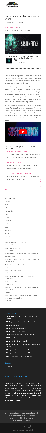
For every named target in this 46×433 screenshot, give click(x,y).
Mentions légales (26, 418)
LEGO (6, 227)
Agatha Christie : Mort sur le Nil (20, 350)
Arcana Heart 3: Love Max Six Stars (21, 356)
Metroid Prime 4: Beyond (18, 341)
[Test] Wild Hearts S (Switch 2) (14, 265)
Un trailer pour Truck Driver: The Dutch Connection (21, 254)
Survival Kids (14, 325)
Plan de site (17, 420)
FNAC (6, 205)
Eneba (7, 233)
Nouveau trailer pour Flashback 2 (18, 152)
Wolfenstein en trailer (14, 163)
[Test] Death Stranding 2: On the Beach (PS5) (19, 276)
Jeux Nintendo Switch (30, 413)
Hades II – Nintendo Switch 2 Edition (22, 335)
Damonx (9, 366)
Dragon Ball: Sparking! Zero (19, 331)
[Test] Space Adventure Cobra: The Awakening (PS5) (22, 259)
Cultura (7, 214)
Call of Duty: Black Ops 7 (18, 328)
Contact (28, 420)
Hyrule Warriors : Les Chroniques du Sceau (24, 322)
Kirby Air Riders (15, 338)
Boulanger (8, 224)
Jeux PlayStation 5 (12, 413)
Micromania (9, 211)
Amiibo (32, 415)
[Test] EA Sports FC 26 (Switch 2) (15, 242)
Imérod (8, 369)
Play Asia (7, 237)
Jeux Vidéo (19, 22)
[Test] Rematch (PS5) (11, 282)
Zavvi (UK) (8, 230)
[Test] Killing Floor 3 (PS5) (13, 271)
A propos (13, 418)
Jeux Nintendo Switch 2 (18, 415)
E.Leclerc (7, 217)
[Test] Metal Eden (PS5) (12, 248)
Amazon (7, 202)
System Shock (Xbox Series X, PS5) (26, 59)
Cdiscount (8, 208)
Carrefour (8, 221)
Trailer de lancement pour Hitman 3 (19, 173)
